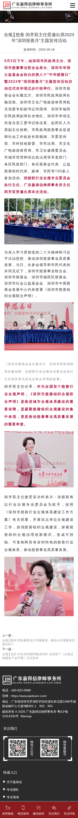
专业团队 (13, 789)
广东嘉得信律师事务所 (41, 711)
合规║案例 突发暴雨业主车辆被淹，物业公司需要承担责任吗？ (38, 642)
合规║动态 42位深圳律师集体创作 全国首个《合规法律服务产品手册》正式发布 (37, 656)
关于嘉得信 (14, 782)
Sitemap (26, 716)
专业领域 (13, 797)
